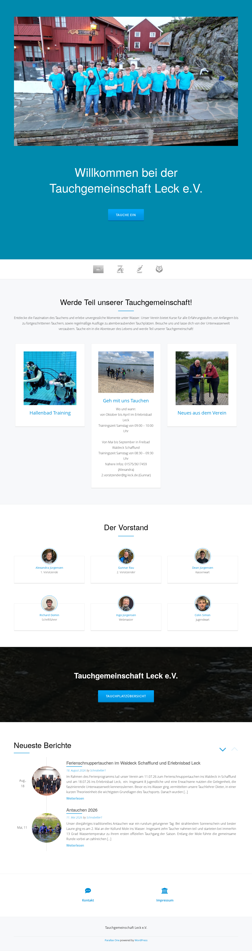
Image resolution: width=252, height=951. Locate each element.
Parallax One (112, 940)
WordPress (141, 940)
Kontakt (88, 900)
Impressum (164, 900)
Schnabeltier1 (98, 770)
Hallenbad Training (50, 412)
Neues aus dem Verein (202, 412)
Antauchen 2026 (81, 810)
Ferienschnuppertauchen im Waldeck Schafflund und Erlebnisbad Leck (133, 763)
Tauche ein (130, 215)
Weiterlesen (75, 798)
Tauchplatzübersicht (130, 696)
